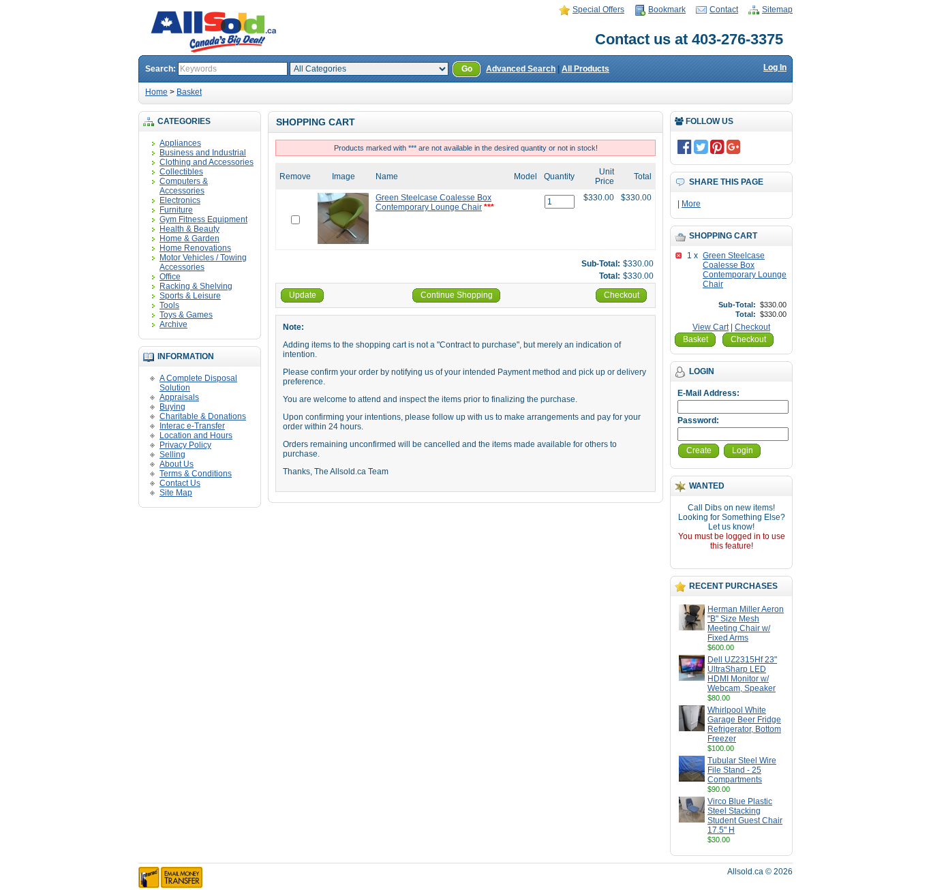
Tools (169, 305)
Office (170, 276)
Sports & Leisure (190, 296)
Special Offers (598, 9)
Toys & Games (186, 315)
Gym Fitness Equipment (203, 219)
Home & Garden (189, 238)
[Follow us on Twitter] (701, 146)
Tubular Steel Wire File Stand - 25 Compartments (741, 770)
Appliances (180, 143)
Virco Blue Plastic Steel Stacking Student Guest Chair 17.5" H (744, 816)
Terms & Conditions (195, 473)
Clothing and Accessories (206, 162)
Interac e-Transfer (192, 426)
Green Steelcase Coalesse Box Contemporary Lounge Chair (745, 270)
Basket (189, 92)
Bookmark (667, 9)
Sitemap (777, 9)
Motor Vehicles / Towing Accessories (203, 262)
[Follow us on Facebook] (684, 146)
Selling (172, 454)
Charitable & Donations (202, 416)
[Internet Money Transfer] (170, 885)
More (691, 204)
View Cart (710, 327)
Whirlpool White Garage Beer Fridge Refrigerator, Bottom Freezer (744, 724)
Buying (172, 407)
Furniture (176, 210)
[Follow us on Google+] (734, 146)
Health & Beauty (189, 229)
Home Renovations (195, 248)
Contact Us (179, 483)
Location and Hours (195, 435)
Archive (173, 324)
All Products (585, 69)
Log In (775, 67)
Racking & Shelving (195, 286)
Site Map (175, 492)
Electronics (179, 200)
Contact (723, 9)
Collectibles (181, 172)
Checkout (752, 327)
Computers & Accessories (183, 186)
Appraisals (179, 397)
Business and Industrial (202, 152)
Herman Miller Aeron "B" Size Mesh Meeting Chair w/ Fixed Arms (745, 623)
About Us (176, 464)
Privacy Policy (185, 445)
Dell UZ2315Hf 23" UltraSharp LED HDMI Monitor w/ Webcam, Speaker (742, 674)
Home (156, 92)
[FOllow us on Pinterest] (717, 146)
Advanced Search (520, 69)
